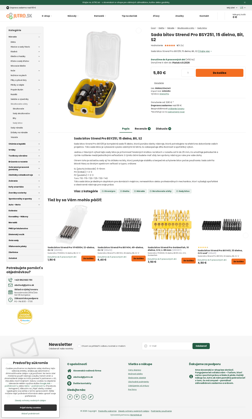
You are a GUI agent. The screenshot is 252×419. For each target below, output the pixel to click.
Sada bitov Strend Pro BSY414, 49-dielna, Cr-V (121, 249)
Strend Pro (164, 94)
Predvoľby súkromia (107, 411)
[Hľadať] (221, 16)
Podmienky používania (161, 411)
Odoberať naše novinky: (61, 348)
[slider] (170, 45)
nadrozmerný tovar (176, 112)
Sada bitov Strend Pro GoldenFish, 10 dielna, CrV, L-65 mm (168, 249)
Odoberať (201, 345)
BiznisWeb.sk (136, 415)
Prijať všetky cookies (30, 407)
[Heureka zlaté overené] (24, 323)
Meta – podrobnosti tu (35, 386)
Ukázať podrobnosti (30, 413)
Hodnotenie (157, 45)
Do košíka (219, 73)
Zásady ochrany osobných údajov (133, 411)
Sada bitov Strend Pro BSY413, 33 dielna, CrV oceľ (220, 252)
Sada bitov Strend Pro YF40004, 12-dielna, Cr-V (71, 249)
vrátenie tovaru (176, 108)
